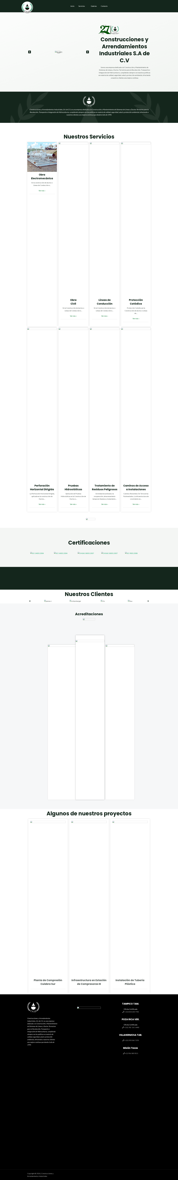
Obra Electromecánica (42, 176)
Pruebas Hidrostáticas (73, 487)
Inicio (72, 6)
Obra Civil (73, 301)
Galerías (94, 6)
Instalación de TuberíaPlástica (130, 982)
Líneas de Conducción (104, 301)
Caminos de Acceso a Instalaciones (136, 487)
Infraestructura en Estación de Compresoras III (89, 982)
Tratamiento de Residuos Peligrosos (104, 487)
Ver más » (42, 191)
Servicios (81, 6)
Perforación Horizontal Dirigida (42, 487)
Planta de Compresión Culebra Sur (48, 982)
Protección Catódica (136, 301)
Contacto (104, 6)
